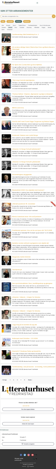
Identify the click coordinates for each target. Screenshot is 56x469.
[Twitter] (25, 454)
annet (10, 27)
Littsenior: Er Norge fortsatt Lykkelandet (26, 162)
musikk (8, 25)
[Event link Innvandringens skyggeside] (6, 178)
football (22, 27)
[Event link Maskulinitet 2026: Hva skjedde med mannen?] (6, 193)
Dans (3, 29)
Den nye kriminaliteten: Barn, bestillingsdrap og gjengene (32, 283)
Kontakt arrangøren (29, 444)
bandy (49, 27)
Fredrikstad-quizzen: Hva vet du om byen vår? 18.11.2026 (32, 230)
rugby (43, 27)
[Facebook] (21, 454)
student (4, 27)
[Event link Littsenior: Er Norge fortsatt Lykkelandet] (6, 165)
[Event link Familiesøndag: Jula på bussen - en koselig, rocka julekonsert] (6, 370)
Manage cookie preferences (19, 459)
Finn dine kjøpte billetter (28, 409)
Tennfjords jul (17, 269)
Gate (3, 437)
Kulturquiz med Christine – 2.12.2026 (25, 338)
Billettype (27, 21)
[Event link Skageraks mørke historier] (6, 260)
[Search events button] (53, 16)
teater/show (22, 25)
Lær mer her (26, 405)
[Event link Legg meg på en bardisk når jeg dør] (6, 328)
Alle (3, 25)
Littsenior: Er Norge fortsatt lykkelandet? (26, 149)
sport (14, 25)
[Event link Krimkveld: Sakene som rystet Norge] (6, 139)
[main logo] (11, 3)
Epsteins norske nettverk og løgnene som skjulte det (30, 243)
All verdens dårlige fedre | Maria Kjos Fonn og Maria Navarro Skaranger (33, 48)
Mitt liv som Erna (18, 108)
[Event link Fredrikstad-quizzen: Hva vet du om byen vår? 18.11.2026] (6, 234)
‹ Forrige (4, 380)
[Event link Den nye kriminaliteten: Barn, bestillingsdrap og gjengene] (6, 287)
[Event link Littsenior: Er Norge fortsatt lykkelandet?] (6, 152)
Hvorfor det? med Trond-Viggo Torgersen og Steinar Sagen (33, 121)
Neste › (30, 380)
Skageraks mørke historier (21, 257)
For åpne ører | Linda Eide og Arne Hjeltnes (27, 65)
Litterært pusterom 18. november (23, 204)
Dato (3, 21)
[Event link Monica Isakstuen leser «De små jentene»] (6, 220)
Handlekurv (33, 3)
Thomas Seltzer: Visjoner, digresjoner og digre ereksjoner (32, 94)
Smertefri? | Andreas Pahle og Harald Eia (26, 351)
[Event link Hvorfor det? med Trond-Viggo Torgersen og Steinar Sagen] (6, 125)
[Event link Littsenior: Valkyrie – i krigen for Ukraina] (6, 301)
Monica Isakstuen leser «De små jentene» (26, 216)
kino (16, 27)
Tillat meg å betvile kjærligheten (23, 80)
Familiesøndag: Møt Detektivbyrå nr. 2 (25, 34)
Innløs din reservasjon (28, 424)
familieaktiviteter (32, 25)
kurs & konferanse (45, 25)
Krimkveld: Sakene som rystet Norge (25, 135)
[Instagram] (28, 454)
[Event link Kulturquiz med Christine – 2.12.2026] (6, 342)
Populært (10, 21)
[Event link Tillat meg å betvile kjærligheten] (6, 84)
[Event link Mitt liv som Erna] (6, 111)
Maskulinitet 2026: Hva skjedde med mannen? (28, 190)
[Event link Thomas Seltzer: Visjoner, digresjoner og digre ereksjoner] (6, 97)
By (2, 440)
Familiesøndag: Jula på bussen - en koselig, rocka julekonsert (33, 367)
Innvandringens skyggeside (22, 174)
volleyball (9, 29)
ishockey (29, 27)
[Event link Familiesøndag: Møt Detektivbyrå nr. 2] (6, 38)
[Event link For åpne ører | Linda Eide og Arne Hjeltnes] (6, 68)
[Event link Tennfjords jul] (6, 273)
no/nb (45, 3)
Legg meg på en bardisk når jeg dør (24, 325)
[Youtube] (32, 454)
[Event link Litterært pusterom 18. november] (6, 207)
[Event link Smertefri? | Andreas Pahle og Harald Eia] (6, 355)
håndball (36, 27)
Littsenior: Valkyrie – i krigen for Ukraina (26, 297)
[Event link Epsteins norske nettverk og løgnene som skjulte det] (6, 247)
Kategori (18, 21)
